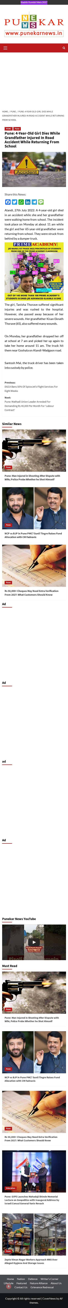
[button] (5, 47)
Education (10, 1188)
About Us (56, 1283)
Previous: (31, 387)
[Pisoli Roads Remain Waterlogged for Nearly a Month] (34, 942)
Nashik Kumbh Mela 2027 (34, 2)
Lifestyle (8, 1283)
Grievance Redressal (42, 1287)
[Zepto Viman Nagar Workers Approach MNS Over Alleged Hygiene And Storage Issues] (34, 1234)
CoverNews (49, 1298)
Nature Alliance (39, 1283)
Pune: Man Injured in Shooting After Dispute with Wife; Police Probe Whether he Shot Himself (32, 477)
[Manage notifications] (8, 1286)
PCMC (8, 128)
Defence (32, 1278)
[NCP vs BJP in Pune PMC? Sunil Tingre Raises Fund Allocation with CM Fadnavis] (34, 508)
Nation (21, 1278)
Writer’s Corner (49, 1278)
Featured (22, 1283)
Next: (29, 404)
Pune (17, 128)
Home (10, 1278)
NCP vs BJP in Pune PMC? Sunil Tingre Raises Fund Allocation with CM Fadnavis (33, 535)
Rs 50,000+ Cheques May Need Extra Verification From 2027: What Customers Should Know (31, 592)
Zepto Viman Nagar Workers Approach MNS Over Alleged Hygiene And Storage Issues (31, 1261)
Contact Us (21, 1287)
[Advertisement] (34, 80)
